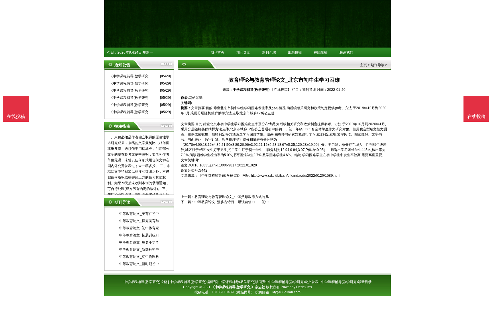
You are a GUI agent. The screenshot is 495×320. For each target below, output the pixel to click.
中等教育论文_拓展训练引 (139, 235)
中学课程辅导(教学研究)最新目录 (346, 282)
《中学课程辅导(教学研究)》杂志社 (238, 287)
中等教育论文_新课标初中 (139, 250)
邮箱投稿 (295, 52)
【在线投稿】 (280, 90)
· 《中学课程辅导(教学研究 (127, 76)
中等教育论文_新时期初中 (139, 264)
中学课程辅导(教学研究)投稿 (145, 282)
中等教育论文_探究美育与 (139, 221)
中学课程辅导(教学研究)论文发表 (293, 282)
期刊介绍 (269, 52)
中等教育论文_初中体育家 (139, 228)
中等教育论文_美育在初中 (139, 214)
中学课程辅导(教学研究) (251, 90)
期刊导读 (243, 52)
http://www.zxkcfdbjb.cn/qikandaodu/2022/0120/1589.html (295, 176)
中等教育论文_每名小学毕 (139, 242)
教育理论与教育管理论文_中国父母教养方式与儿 (232, 197)
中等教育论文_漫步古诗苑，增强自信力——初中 (232, 202)
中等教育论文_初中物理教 (139, 257)
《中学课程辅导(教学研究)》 (219, 176)
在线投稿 (320, 52)
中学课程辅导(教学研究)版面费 (242, 282)
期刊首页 (217, 52)
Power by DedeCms (296, 287)
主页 (363, 65)
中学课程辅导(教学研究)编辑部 (193, 282)
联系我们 (346, 52)
